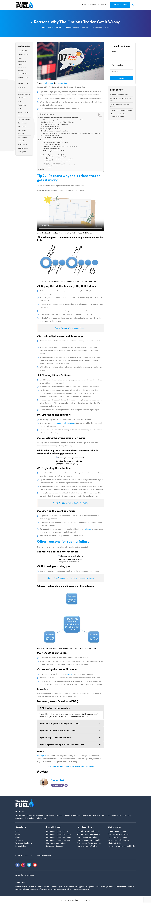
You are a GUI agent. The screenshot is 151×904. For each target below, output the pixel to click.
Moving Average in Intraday (56, 843)
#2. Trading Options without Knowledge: (55, 124)
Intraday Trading (23, 83)
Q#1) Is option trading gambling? (56, 157)
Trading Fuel (41, 755)
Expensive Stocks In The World (119, 834)
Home (84, 5)
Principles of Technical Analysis (88, 831)
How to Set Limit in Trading (87, 846)
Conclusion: (51, 153)
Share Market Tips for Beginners (89, 843)
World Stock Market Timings (118, 840)
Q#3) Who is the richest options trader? (58, 161)
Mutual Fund (22, 105)
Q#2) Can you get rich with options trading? (59, 159)
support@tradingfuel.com (41, 855)
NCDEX (20, 109)
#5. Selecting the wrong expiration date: (55, 131)
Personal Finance (23, 112)
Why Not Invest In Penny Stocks (88, 834)
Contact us (19, 840)
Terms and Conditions (23, 843)
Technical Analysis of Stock (119, 95)
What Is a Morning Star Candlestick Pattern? (118, 115)
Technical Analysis (23, 144)
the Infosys (88, 529)
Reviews (20, 116)
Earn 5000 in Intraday (54, 846)
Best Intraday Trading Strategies (58, 834)
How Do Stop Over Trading (87, 837)
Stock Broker (22, 126)
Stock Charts (22, 130)
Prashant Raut (61, 83)
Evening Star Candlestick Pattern (121, 110)
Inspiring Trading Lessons (23, 78)
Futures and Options (22, 69)
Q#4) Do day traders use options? (56, 163)
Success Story (22, 141)
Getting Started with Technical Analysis (120, 105)
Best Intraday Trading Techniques (58, 837)
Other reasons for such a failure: (52, 140)
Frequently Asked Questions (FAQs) (54, 155)
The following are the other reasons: (57, 142)
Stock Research (23, 137)
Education (92, 5)
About (17, 834)
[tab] (70, 708)
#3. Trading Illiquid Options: (51, 126)
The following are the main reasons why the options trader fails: (65, 120)
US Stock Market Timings (117, 831)
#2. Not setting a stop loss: (51, 148)
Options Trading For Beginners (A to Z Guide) (77, 578)
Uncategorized (22, 152)
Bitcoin (20, 58)
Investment (21, 87)
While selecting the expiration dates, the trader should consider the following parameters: (73, 133)
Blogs (17, 837)
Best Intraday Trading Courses (57, 831)
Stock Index (21, 134)
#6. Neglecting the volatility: (52, 135)
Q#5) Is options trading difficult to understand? (60, 165)
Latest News (22, 98)
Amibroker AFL (22, 51)
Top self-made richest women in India (120, 99)
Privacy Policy (20, 846)
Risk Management (24, 119)
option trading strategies (66, 423)
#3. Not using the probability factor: (54, 151)
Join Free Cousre (119, 5)
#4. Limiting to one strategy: (52, 129)
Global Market (22, 74)
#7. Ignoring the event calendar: (52, 137)
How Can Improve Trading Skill (88, 840)
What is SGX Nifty (114, 843)
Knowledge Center (24, 94)
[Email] (66, 785)
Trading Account (23, 148)
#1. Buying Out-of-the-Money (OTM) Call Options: (58, 122)
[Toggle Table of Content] (99, 115)
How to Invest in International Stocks (121, 846)
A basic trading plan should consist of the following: (61, 146)
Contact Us (102, 5)
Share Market (22, 123)
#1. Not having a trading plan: (52, 144)
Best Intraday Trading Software (58, 840)
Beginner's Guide (23, 54)
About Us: (50, 167)
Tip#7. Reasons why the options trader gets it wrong (58, 118)
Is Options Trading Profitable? (77, 503)
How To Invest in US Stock (117, 837)
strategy (70, 674)
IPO (19, 91)
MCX (19, 101)
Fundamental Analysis (22, 63)
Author (42, 169)
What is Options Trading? (76, 328)
